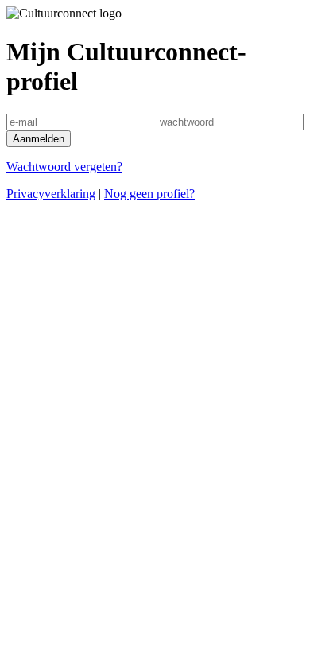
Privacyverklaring (50, 193)
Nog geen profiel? (149, 193)
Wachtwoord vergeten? (64, 166)
